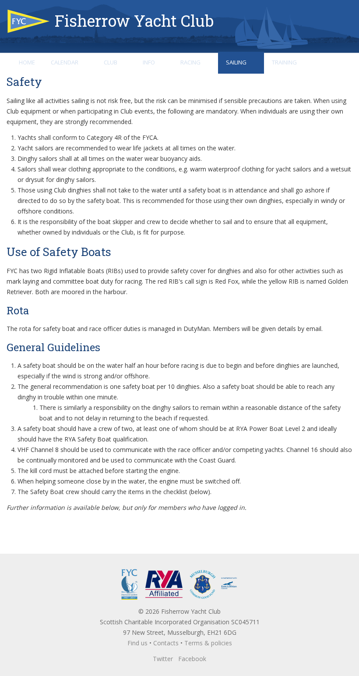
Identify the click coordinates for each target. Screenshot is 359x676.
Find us (137, 643)
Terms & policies (208, 643)
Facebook (192, 659)
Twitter (163, 659)
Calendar (64, 62)
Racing (190, 62)
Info (149, 62)
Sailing (236, 62)
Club (110, 62)
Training (284, 62)
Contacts (166, 643)
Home (27, 62)
